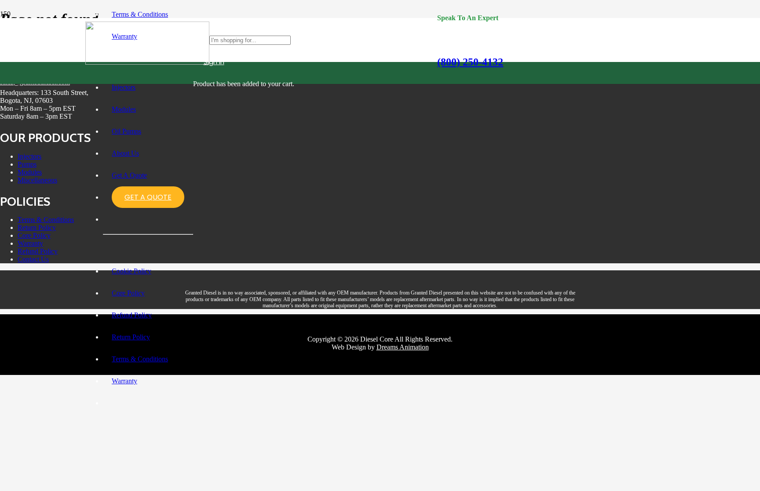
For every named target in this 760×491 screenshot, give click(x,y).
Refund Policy (38, 251)
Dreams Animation (402, 347)
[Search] (431, 40)
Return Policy (37, 227)
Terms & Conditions (46, 219)
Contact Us (33, 259)
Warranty (30, 243)
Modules (30, 172)
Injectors (29, 156)
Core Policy (34, 235)
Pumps (27, 164)
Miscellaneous (37, 180)
